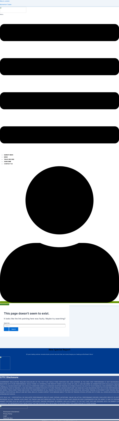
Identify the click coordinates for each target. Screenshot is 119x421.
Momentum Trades (5, 4)
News (6, 157)
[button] (59, 82)
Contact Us (8, 164)
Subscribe (7, 161)
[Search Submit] (6, 329)
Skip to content (4, 1)
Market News (8, 155)
